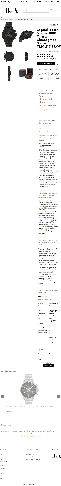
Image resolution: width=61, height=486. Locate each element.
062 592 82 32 (3, 473)
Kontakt (1, 459)
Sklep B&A (3, 18)
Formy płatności (29, 452)
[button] (47, 10)
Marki (8, 18)
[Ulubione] (51, 10)
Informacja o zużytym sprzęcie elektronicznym (9, 457)
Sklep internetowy (28, 484)
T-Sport (17, 18)
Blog (1, 454)
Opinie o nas (3, 461)
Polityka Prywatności (30, 454)
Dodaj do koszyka (46, 64)
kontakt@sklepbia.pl (4, 476)
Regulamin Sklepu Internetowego (33, 459)
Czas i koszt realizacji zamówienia (33, 457)
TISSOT (12, 18)
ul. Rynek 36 (2, 468)
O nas (1, 452)
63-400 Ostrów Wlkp (4, 471)
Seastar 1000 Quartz (25, 18)
